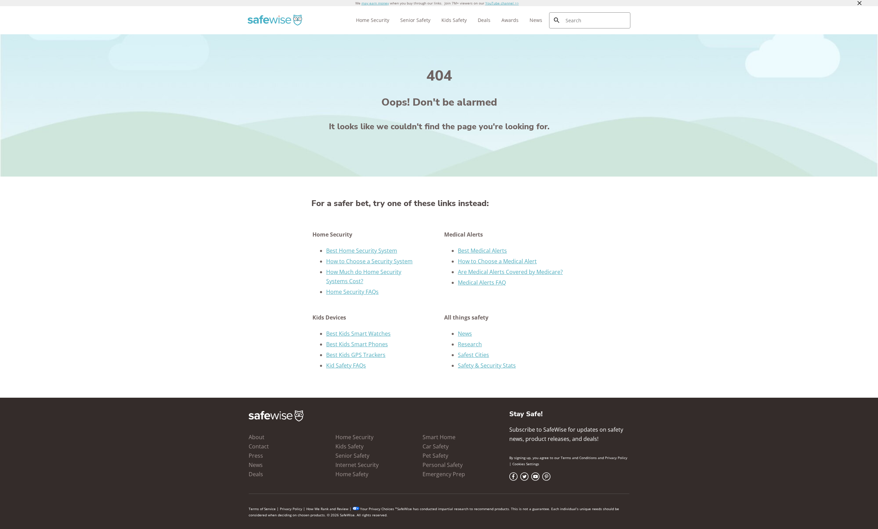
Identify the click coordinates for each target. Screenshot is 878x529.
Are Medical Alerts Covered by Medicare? (510, 272)
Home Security (372, 20)
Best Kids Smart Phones (357, 344)
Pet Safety (435, 455)
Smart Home (439, 437)
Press (256, 455)
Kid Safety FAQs (346, 365)
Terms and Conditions (579, 457)
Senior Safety (415, 20)
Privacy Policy (616, 457)
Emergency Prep (444, 474)
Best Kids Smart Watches (358, 333)
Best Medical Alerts (482, 250)
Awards (510, 20)
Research (470, 344)
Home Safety (351, 474)
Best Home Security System (361, 250)
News (536, 20)
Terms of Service (262, 508)
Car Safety (436, 446)
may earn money (375, 3)
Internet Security (357, 465)
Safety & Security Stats (487, 365)
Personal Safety (443, 465)
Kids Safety (454, 20)
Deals (484, 20)
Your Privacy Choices (377, 508)
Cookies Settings (525, 463)
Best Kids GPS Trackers (355, 355)
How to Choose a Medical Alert (497, 261)
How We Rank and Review (327, 508)
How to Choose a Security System (369, 261)
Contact (259, 446)
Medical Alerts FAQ (482, 282)
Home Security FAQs (352, 292)
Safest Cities (473, 355)
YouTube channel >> (502, 3)
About (256, 437)
